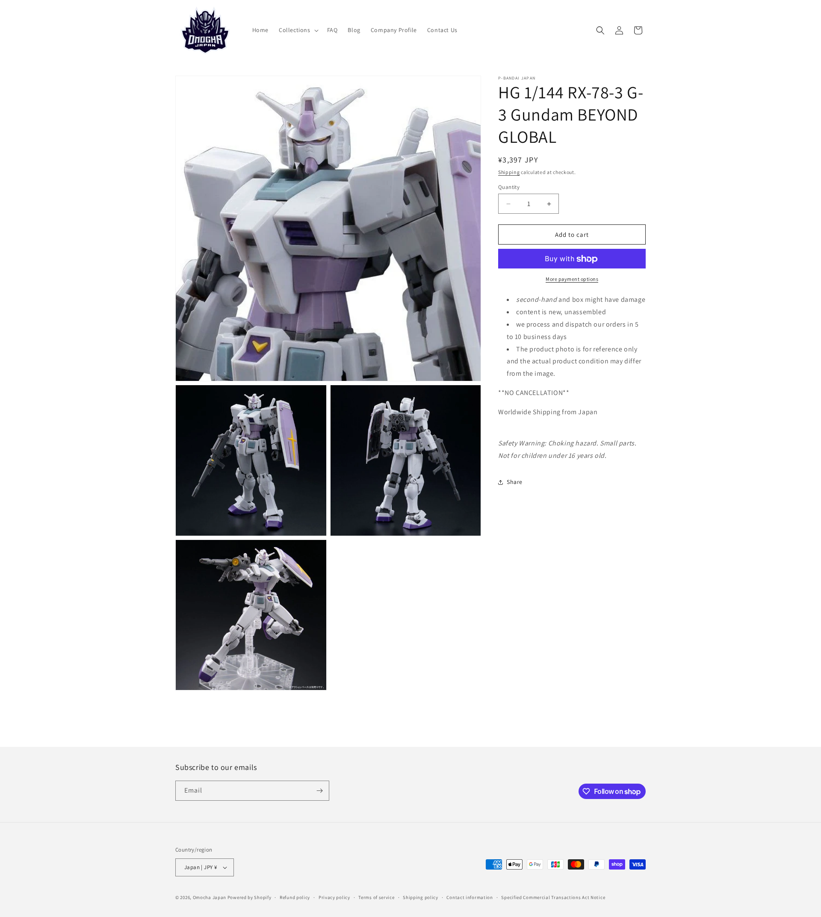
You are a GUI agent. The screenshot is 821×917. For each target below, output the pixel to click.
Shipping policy (420, 897)
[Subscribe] (319, 791)
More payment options (572, 279)
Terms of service (376, 897)
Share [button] (515, 482)
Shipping (509, 172)
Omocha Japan (209, 897)
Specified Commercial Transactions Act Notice (553, 897)
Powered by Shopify (249, 897)
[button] (298, 30)
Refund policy (295, 897)
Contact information (469, 897)
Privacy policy (334, 897)
